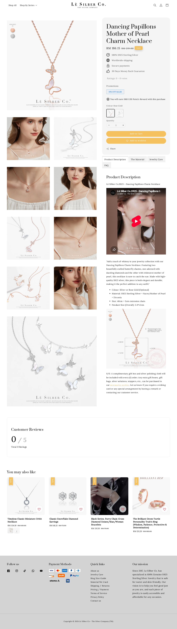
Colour (114, 106)
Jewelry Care (97, 574)
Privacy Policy (97, 597)
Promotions (112, 86)
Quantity (110, 120)
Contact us (96, 600)
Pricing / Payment (100, 589)
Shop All (13, 5)
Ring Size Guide (98, 578)
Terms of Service (99, 593)
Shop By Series (27, 5)
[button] (155, 5)
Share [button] (113, 148)
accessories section (119, 385)
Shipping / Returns (100, 586)
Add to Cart (136, 133)
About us (95, 571)
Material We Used (99, 582)
